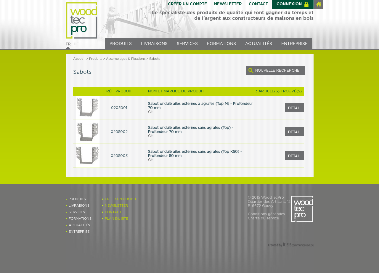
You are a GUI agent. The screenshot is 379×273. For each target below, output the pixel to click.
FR (68, 44)
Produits (95, 58)
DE (76, 44)
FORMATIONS (221, 44)
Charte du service (263, 218)
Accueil (79, 58)
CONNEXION (289, 4)
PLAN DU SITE (116, 218)
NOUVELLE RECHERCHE (277, 70)
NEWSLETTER (228, 4)
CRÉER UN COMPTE (187, 4)
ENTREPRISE (294, 44)
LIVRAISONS (154, 44)
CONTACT (258, 4)
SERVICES (187, 44)
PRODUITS (121, 44)
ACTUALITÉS (258, 44)
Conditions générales (266, 214)
